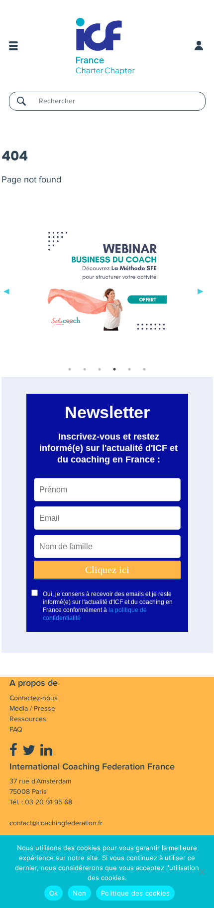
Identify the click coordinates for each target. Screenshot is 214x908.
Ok (53, 893)
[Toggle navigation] (13, 46)
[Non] (202, 872)
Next (201, 290)
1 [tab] (70, 369)
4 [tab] (114, 369)
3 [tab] (100, 369)
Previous (6, 290)
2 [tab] (85, 369)
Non (79, 893)
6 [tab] (144, 369)
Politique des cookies (135, 893)
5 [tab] (129, 369)
